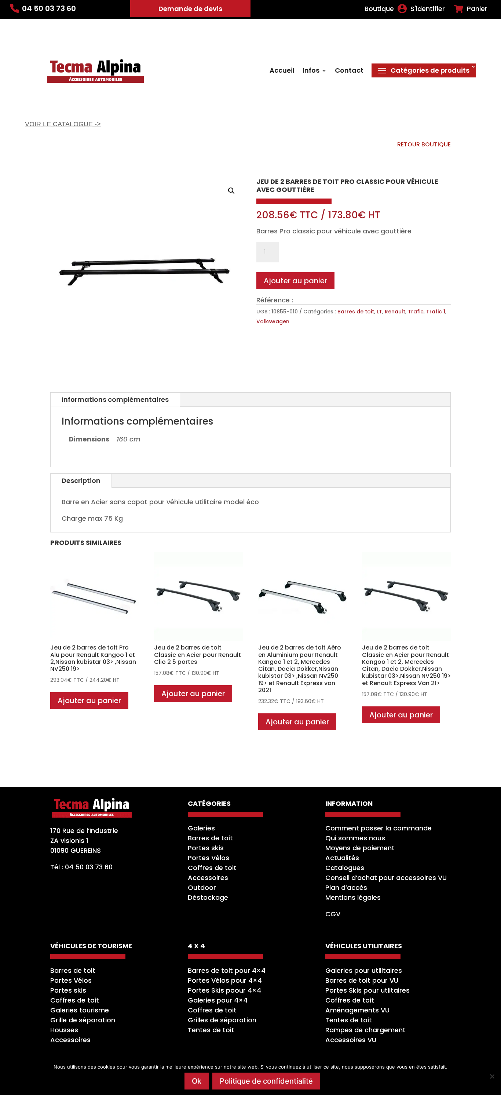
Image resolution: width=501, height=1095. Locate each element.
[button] (231, 190)
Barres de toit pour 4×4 (227, 970)
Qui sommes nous (355, 838)
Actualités (342, 857)
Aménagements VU (357, 1010)
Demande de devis (190, 8)
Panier (477, 9)
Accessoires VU (350, 1039)
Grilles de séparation (222, 1020)
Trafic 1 (435, 311)
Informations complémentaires (115, 399)
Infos (311, 71)
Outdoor (202, 887)
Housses (64, 1029)
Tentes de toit (211, 1029)
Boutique (379, 9)
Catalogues (344, 867)
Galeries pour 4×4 (218, 1000)
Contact (349, 71)
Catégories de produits (430, 70)
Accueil (282, 71)
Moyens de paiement (360, 847)
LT (379, 311)
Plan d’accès (346, 887)
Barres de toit (355, 311)
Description (81, 480)
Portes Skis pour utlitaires (367, 990)
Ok (196, 1081)
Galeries (201, 828)
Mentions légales (353, 897)
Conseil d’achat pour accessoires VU (386, 877)
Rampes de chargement (365, 1029)
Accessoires (208, 877)
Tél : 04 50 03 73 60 (81, 867)
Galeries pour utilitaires (363, 970)
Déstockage (208, 897)
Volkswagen (272, 321)
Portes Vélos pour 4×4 (225, 980)
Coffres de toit (212, 867)
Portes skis (206, 847)
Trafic (416, 311)
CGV (332, 913)
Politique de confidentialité (266, 1081)
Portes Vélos (208, 857)
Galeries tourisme (79, 1010)
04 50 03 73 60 (49, 8)
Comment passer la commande (378, 828)
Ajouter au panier (295, 281)
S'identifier (427, 9)
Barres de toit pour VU (361, 980)
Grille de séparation (82, 1020)
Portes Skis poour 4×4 (224, 990)
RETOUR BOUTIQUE (424, 144)
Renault (395, 311)
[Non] (491, 1076)
